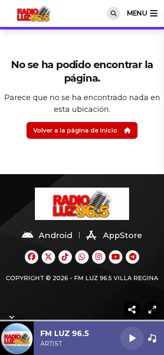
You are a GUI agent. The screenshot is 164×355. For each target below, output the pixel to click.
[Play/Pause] (132, 338)
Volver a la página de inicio (75, 130)
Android (55, 235)
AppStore (122, 235)
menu (137, 13)
